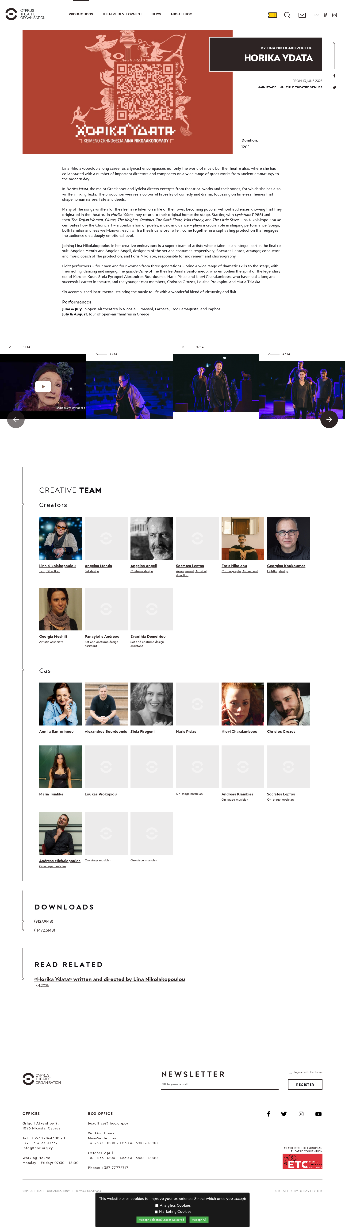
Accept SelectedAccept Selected (161, 1219)
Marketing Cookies (175, 1211)
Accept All (199, 1219)
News (156, 14)
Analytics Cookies (175, 1205)
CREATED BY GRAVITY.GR (298, 1191)
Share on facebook (334, 76)
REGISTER (305, 1084)
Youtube (318, 1114)
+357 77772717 (115, 1168)
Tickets (272, 15)
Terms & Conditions (88, 1191)
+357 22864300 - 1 (48, 1138)
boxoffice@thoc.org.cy (108, 1123)
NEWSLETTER (193, 1074)
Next (329, 419)
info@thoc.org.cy (38, 1148)
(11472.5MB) (44, 930)
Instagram (334, 15)
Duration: (250, 140)
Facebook (325, 15)
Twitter (334, 87)
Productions (81, 14)
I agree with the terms (308, 1072)
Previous (16, 419)
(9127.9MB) (43, 921)
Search (287, 15)
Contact (302, 15)
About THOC (181, 14)
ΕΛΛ (316, 15)
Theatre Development (122, 14)
